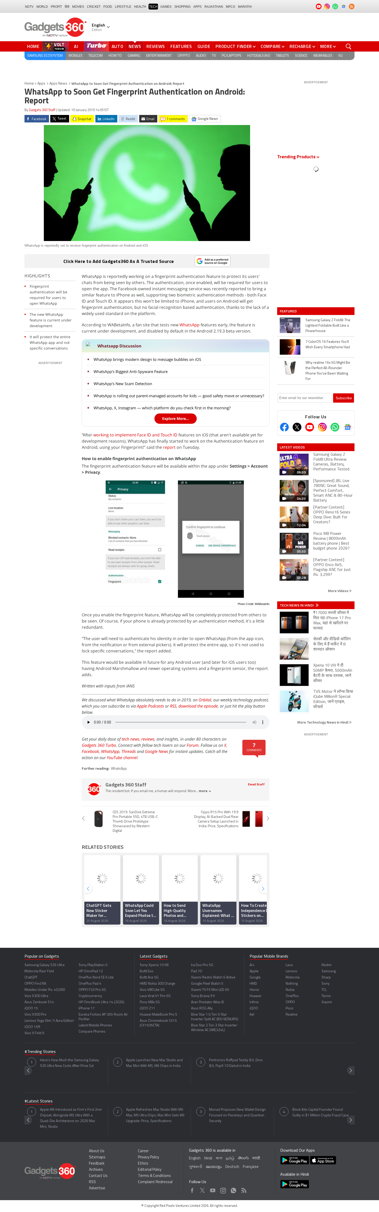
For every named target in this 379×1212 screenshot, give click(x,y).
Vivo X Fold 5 (34, 1033)
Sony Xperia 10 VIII (154, 965)
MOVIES (78, 7)
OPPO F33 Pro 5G (92, 990)
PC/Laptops (231, 56)
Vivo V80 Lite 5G (152, 990)
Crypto (184, 56)
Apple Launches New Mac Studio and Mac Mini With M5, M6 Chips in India (154, 1063)
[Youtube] (309, 427)
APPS (197, 7)
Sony (325, 984)
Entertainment (159, 56)
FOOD (107, 7)
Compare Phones (92, 1032)
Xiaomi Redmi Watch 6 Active (213, 977)
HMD (253, 984)
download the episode (198, 706)
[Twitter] (297, 427)
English (195, 1158)
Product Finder (234, 46)
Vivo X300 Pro (35, 1015)
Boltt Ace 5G (149, 977)
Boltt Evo (146, 971)
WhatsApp (189, 325)
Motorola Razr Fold (39, 971)
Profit (56, 7)
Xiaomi (327, 1002)
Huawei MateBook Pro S (158, 1015)
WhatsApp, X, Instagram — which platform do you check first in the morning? (162, 407)
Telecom (95, 56)
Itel (252, 1015)
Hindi (208, 1158)
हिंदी (67, 7)
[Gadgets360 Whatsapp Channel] (335, 427)
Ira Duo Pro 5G (202, 965)
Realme (292, 1015)
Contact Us (98, 1176)
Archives (96, 1170)
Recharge (300, 46)
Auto (117, 46)
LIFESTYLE (123, 7)
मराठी (256, 1158)
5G (340, 56)
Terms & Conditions (154, 1176)
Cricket (94, 7)
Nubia (290, 990)
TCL (324, 990)
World (42, 7)
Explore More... (175, 418)
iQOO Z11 (147, 1008)
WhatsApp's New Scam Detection (123, 383)
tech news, (131, 739)
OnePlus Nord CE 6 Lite (96, 977)
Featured (289, 311)
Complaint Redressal (155, 1182)
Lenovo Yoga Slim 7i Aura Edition (49, 1021)
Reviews (155, 46)
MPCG (230, 7)
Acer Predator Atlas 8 (207, 1002)
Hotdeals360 (258, 56)
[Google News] (347, 427)
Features (181, 46)
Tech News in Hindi (297, 605)
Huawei (255, 996)
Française (251, 1167)
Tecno (326, 996)
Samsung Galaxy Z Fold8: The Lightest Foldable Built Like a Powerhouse (328, 325)
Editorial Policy (149, 1170)
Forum (193, 745)
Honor (254, 990)
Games (165, 7)
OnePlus (292, 996)
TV (214, 56)
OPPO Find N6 (35, 984)
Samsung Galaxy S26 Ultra (44, 965)
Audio (201, 56)
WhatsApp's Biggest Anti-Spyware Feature (131, 371)
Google (255, 977)
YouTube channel (122, 757)
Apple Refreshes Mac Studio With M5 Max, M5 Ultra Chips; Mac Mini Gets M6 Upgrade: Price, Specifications (155, 1115)
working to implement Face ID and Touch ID (135, 435)
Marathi (245, 7)
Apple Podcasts (150, 706)
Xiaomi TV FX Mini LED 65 (210, 990)
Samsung (329, 971)
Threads (128, 751)
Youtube (213, 1189)
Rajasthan (213, 7)
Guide (203, 46)
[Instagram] (322, 427)
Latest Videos (292, 447)
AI (76, 46)
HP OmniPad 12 (91, 971)
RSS (173, 706)
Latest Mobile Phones (95, 1025)
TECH (153, 7)
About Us (96, 1151)
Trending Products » (298, 157)
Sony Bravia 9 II (203, 996)
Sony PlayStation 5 (93, 965)
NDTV (29, 7)
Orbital (205, 700)
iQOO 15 (31, 1008)
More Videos (338, 590)
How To (115, 56)
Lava (289, 965)
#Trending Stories (40, 1052)
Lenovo (291, 971)
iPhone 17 (87, 1008)
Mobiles (76, 56)
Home (33, 46)
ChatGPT (30, 977)
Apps (41, 84)
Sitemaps (97, 1157)
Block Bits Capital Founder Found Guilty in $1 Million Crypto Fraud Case (320, 1112)
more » (205, 791)
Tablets (282, 56)
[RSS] (352, 6)
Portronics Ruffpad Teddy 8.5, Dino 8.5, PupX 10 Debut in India (236, 1063)
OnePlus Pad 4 (90, 984)
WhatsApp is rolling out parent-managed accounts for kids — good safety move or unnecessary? (179, 395)
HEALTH (140, 7)
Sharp (326, 977)
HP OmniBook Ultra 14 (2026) (101, 1002)
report (169, 447)
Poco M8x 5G (150, 1002)
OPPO (290, 1002)
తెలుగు (243, 1158)
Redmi (327, 965)
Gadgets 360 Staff (42, 110)
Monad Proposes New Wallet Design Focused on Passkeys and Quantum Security (237, 1115)
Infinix (254, 1002)
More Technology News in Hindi (323, 722)
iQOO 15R (32, 1027)
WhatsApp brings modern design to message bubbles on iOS (147, 359)
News (135, 46)
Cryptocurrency (90, 996)
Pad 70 (196, 971)
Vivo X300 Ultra (36, 996)
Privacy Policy (148, 1157)
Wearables (322, 56)
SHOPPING (182, 7)
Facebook (90, 751)
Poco (289, 1008)
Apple (254, 971)
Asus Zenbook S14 (39, 1002)
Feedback (96, 1164)
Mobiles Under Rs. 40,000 (44, 990)
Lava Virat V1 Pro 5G (155, 996)
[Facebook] (284, 427)
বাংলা (219, 1158)
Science (301, 56)
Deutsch (232, 1167)
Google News (156, 751)
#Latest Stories (38, 1101)
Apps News (58, 84)
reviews (147, 739)
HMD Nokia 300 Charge (157, 984)
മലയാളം (214, 1167)
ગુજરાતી (195, 1167)
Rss (243, 1189)
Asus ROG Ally (202, 1008)
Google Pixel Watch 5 (207, 984)
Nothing (292, 984)
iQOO (254, 1008)
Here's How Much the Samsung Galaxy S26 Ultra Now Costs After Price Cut (69, 1063)
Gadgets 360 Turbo (99, 745)
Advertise (97, 1188)
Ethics (143, 1164)
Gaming (134, 56)
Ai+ (252, 965)
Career (143, 1151)
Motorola (293, 977)
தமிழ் (230, 1158)
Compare (271, 46)
